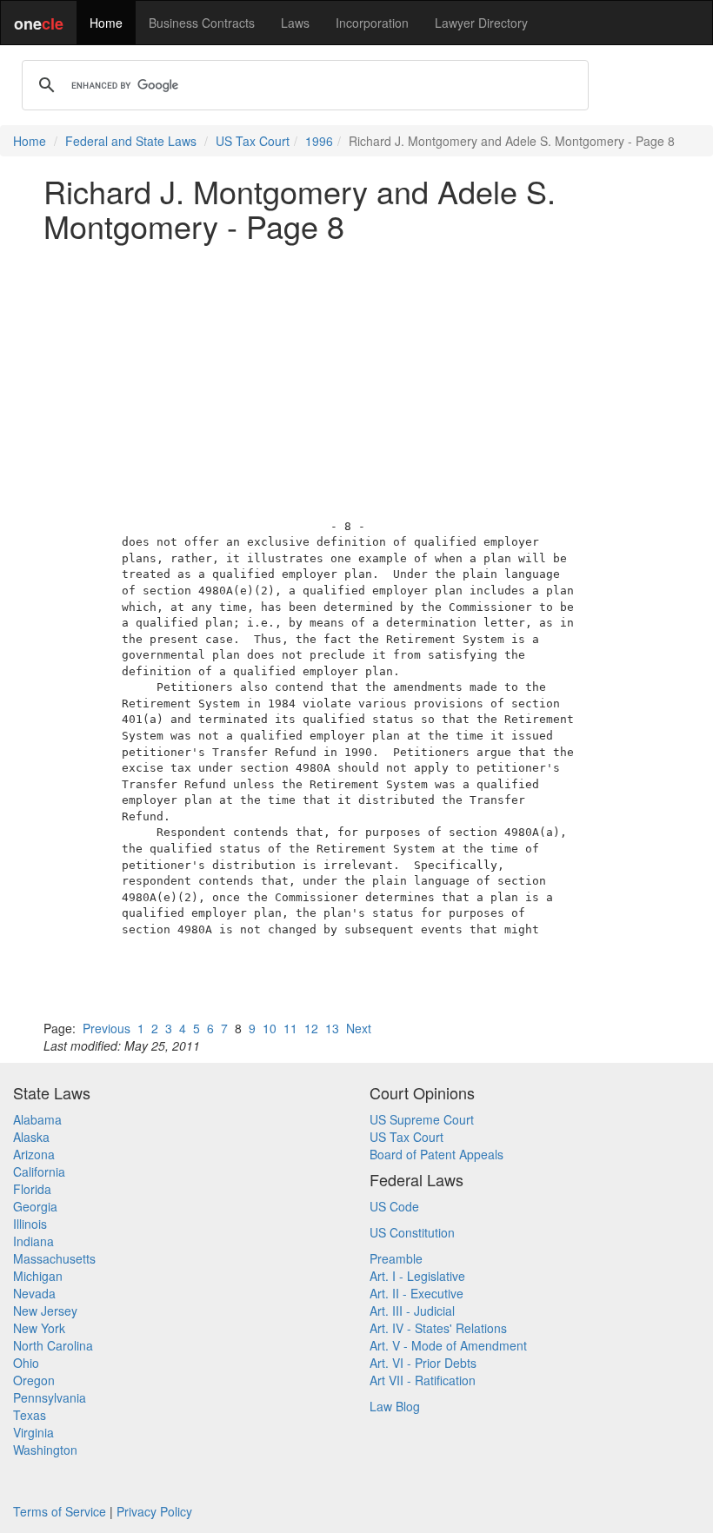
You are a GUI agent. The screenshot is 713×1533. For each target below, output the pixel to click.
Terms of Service (59, 1511)
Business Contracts (202, 22)
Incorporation (372, 22)
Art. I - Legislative (417, 1275)
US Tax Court (253, 140)
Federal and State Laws (131, 140)
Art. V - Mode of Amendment (448, 1345)
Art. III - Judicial (412, 1310)
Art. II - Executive (416, 1293)
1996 (319, 140)
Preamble (396, 1258)
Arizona (34, 1154)
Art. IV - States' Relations (438, 1328)
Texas (29, 1415)
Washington (45, 1449)
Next (358, 1028)
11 (290, 1028)
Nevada (34, 1293)
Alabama (37, 1119)
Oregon (34, 1380)
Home (106, 22)
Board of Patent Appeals (436, 1154)
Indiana (33, 1241)
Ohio (26, 1362)
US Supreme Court (422, 1119)
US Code (394, 1206)
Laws (295, 22)
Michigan (38, 1275)
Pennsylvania (49, 1397)
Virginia (33, 1432)
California (39, 1171)
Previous (106, 1028)
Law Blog (395, 1406)
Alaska (31, 1136)
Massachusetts (54, 1258)
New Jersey (45, 1310)
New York (39, 1328)
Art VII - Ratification (423, 1380)
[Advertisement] (356, 376)
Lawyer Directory (481, 22)
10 (270, 1028)
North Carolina (53, 1345)
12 (311, 1028)
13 (332, 1028)
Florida (32, 1189)
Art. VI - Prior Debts (423, 1362)
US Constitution (412, 1232)
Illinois (30, 1223)
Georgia (35, 1206)
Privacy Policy (154, 1511)
